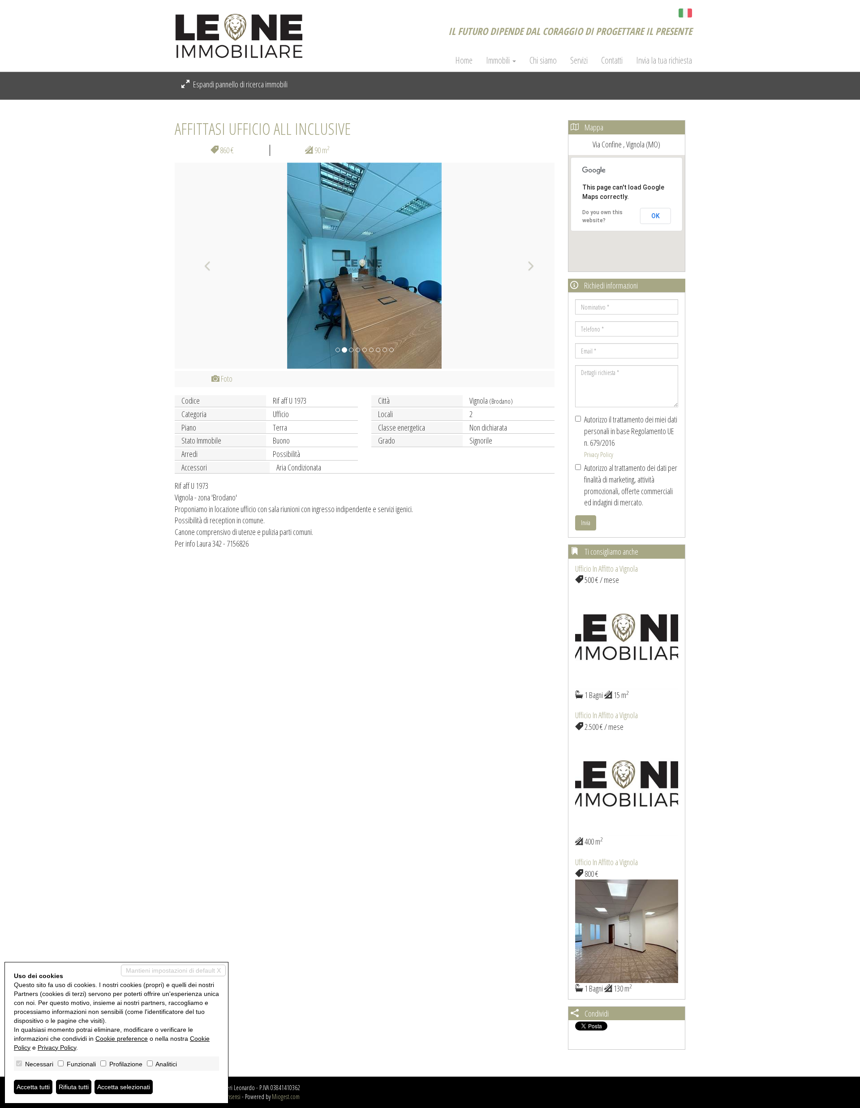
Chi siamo (543, 60)
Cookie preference (121, 1038)
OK (655, 216)
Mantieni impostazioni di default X (173, 970)
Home (464, 60)
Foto (225, 378)
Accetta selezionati (123, 1087)
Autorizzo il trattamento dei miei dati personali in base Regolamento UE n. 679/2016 (630, 436)
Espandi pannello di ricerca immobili (240, 84)
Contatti (612, 60)
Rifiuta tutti (74, 1087)
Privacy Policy (598, 454)
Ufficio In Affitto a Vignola (606, 568)
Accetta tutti (33, 1087)
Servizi (579, 60)
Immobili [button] (499, 60)
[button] (203, 266)
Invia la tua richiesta (664, 60)
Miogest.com (286, 1096)
